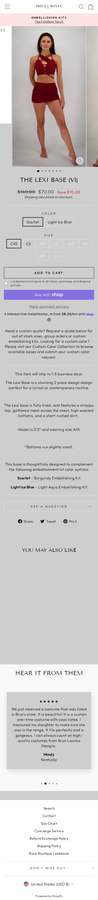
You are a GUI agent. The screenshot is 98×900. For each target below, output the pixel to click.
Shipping (31, 197)
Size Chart (49, 823)
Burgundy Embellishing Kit (57, 478)
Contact (49, 816)
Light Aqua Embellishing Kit (62, 487)
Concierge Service (49, 831)
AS (85, 243)
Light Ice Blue (60, 222)
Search (49, 808)
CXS (13, 243)
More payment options (49, 306)
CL (56, 243)
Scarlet (32, 222)
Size (49, 235)
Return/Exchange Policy (49, 838)
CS (28, 243)
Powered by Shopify (49, 896)
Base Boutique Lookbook (49, 853)
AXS (70, 243)
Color (49, 213)
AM (42, 256)
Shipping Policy (49, 846)
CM (42, 243)
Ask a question (49, 506)
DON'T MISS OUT (48, 868)
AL (56, 256)
